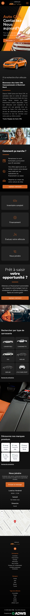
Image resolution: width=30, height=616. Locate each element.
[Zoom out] (2, 514)
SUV (15, 597)
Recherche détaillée (7, 378)
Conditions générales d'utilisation (15, 568)
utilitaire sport (15, 603)
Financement (15, 558)
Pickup (15, 595)
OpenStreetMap (27, 535)
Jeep (15, 580)
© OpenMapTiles (15, 535)
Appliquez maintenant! (15, 187)
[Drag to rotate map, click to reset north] (2, 516)
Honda (15, 578)
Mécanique (15, 561)
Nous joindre (9, 40)
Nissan (15, 584)
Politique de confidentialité (15, 565)
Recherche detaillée (7, 464)
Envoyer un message (15, 485)
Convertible (15, 593)
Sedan (15, 599)
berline (15, 601)
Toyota (15, 586)
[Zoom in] (2, 511)
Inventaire (15, 556)
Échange (15, 559)
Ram (15, 582)
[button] (15, 521)
